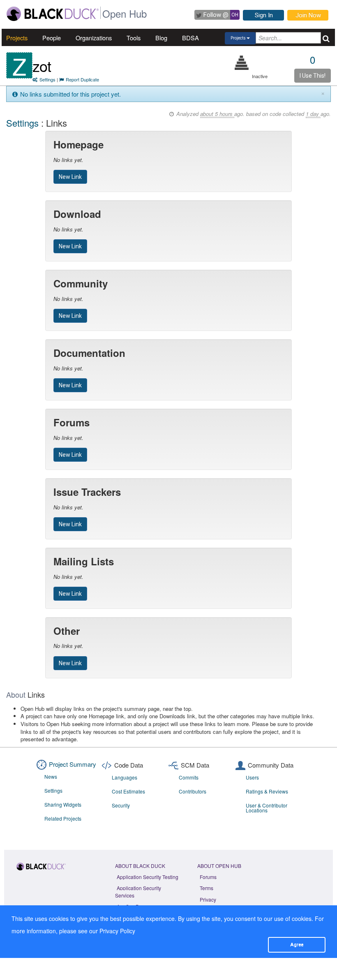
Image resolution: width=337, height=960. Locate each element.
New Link (70, 176)
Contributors (192, 791)
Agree (296, 944)
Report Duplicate (82, 79)
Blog (161, 37)
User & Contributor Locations (266, 808)
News (50, 776)
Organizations (94, 37)
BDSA (190, 37)
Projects (17, 37)
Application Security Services (138, 891)
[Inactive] (242, 63)
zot (41, 65)
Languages (124, 777)
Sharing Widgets (62, 804)
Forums (208, 876)
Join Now (308, 15)
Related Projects (62, 818)
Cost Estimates (128, 791)
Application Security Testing (147, 876)
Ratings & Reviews (267, 791)
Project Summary (72, 764)
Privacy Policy (117, 931)
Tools (134, 37)
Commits (189, 777)
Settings (47, 79)
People (51, 37)
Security (121, 805)
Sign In (264, 15)
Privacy (208, 899)
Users (252, 777)
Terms (206, 887)
